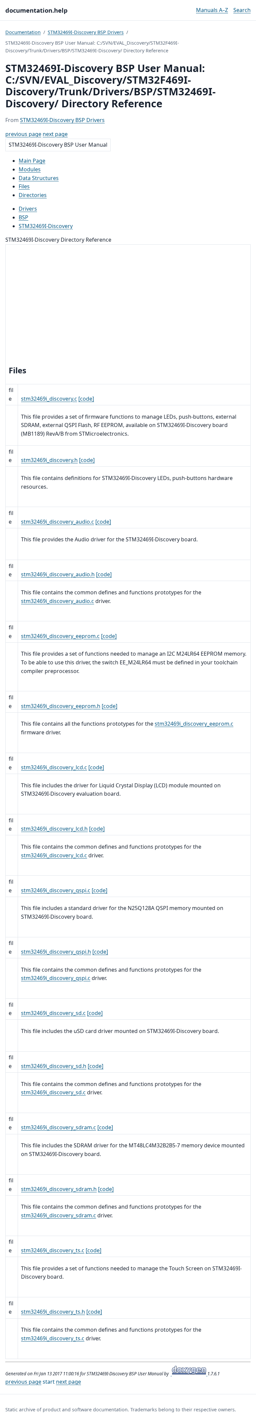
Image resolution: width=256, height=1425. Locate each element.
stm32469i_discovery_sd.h (53, 1066)
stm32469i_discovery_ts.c (52, 1250)
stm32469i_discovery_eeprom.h (60, 706)
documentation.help (36, 10)
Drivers (28, 208)
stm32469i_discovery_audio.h (58, 574)
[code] (86, 398)
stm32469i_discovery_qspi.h (56, 951)
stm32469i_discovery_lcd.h (54, 828)
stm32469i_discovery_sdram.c (58, 1127)
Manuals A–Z (212, 10)
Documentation (23, 32)
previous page (23, 134)
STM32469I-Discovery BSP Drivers (86, 32)
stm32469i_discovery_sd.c (53, 1013)
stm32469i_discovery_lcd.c (54, 767)
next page (55, 134)
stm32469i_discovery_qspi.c (55, 890)
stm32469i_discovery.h (49, 460)
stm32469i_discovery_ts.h (53, 1311)
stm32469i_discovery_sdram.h (59, 1189)
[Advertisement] (128, 306)
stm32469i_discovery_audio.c (57, 521)
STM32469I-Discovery (46, 226)
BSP (23, 217)
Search (242, 10)
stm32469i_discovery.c (49, 398)
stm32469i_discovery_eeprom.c (60, 636)
